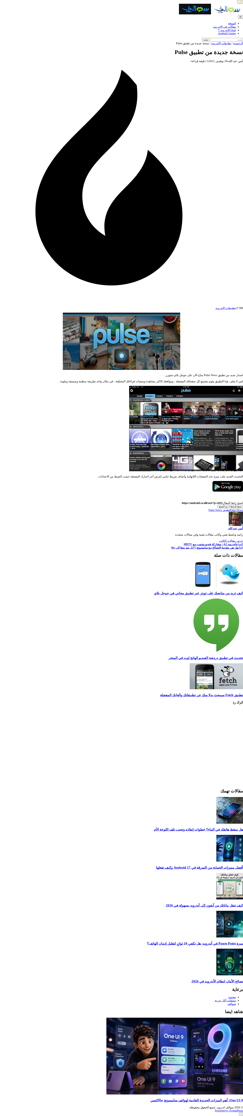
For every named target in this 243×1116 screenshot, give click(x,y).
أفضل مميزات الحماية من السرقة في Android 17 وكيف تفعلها (199, 867)
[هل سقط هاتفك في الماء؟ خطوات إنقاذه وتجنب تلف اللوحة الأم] (229, 822)
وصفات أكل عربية (225, 1000)
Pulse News (236, 510)
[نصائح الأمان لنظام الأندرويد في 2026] (229, 974)
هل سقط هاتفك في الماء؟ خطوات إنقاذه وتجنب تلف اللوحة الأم (198, 829)
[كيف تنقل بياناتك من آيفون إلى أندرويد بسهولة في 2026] (229, 898)
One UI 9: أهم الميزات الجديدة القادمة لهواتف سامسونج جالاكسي (196, 1100)
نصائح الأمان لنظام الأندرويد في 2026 (217, 981)
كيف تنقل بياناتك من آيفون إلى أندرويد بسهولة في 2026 (204, 905)
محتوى (232, 997)
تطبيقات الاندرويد (221, 43)
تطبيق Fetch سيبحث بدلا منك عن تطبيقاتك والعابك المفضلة (201, 695)
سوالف (232, 1003)
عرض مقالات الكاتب (231, 540)
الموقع (232, 23)
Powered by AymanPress (229, 1110)
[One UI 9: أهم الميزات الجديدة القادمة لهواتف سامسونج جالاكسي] (174, 1093)
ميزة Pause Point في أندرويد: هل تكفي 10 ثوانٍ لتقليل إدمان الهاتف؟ (195, 943)
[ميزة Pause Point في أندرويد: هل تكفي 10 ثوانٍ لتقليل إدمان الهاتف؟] (229, 936)
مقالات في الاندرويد (224, 26)
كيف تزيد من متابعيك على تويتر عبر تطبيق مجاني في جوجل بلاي (198, 593)
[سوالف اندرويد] (211, 13)
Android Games (227, 33)
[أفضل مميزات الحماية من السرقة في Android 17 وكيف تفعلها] (229, 860)
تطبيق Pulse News (219, 510)
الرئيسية (238, 43)
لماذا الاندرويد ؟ (227, 30)
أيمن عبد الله (235, 528)
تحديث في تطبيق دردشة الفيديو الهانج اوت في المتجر (206, 658)
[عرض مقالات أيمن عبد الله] (236, 525)
